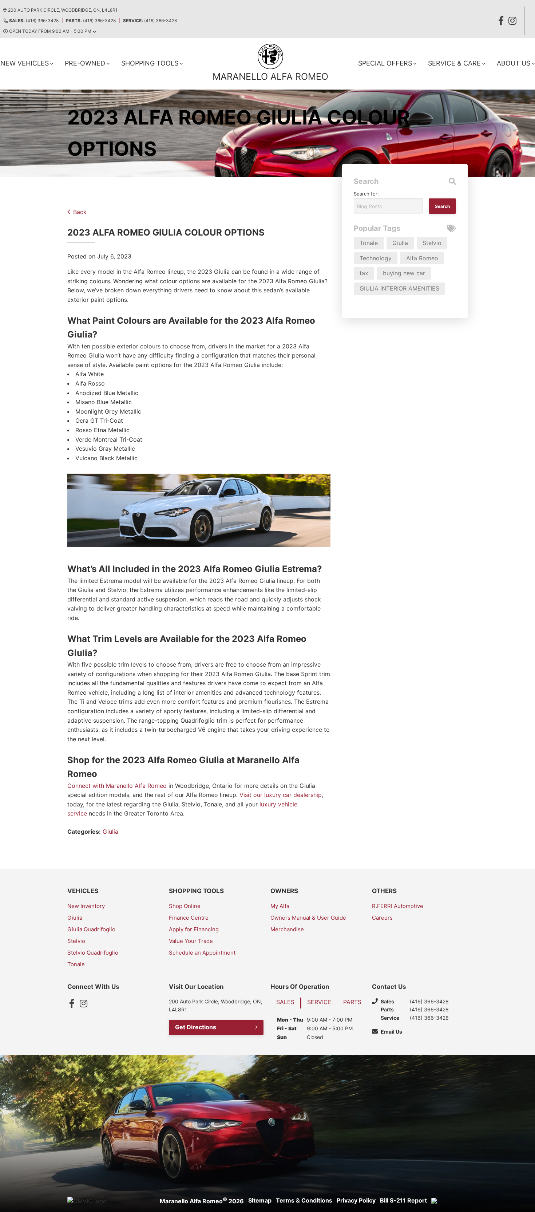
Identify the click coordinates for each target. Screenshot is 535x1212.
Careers (382, 917)
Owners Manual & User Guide (308, 917)
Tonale (369, 242)
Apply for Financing (194, 929)
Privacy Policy (356, 1200)
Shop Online (185, 906)
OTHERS (384, 891)
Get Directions (195, 1027)
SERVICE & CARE (454, 63)
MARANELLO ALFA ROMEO (270, 76)
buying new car (404, 273)
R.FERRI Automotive (397, 906)
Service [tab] (319, 1002)
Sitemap (260, 1200)
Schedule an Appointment (202, 952)
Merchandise (287, 929)
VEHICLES (82, 891)
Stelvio (432, 242)
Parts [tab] (352, 1002)
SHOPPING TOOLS (149, 63)
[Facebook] (71, 1003)
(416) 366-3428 (34, 20)
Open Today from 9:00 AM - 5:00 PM (50, 31)
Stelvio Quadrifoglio (92, 952)
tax (364, 273)
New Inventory (86, 906)
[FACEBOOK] (500, 20)
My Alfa (279, 906)
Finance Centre (189, 917)
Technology (376, 258)
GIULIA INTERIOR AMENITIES (399, 288)
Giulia (110, 831)
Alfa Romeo (422, 258)
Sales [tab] (285, 1002)
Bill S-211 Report (403, 1200)
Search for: (366, 194)
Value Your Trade (191, 940)
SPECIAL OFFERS (385, 63)
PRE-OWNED (85, 63)
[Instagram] (83, 1003)
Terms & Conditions (304, 1200)
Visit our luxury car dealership (280, 794)
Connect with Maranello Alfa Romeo (117, 785)
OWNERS (284, 891)
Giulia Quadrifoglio (91, 929)
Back (80, 212)
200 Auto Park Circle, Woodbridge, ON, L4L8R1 (63, 10)
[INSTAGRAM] (512, 20)
